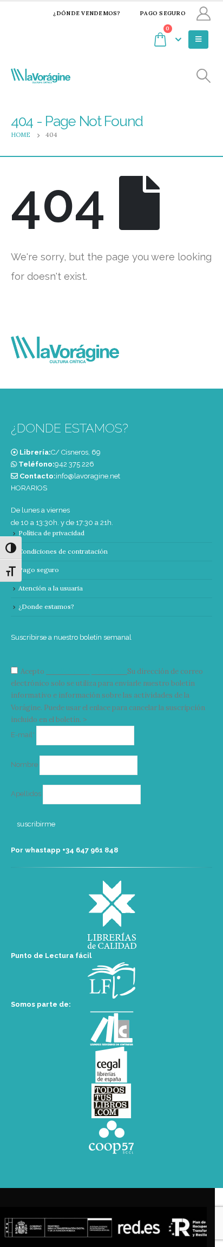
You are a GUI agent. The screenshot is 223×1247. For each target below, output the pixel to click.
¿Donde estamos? (46, 606)
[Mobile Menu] (198, 39)
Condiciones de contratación (63, 551)
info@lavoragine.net (88, 476)
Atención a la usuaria (50, 588)
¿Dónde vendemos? (86, 13)
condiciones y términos (86, 671)
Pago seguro (163, 13)
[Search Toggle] (203, 76)
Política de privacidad (51, 533)
